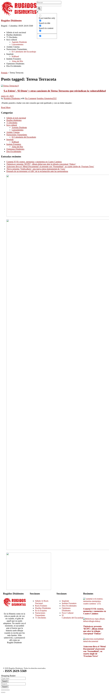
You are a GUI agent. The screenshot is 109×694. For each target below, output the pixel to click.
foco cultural (11, 125)
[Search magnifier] (39, 9)
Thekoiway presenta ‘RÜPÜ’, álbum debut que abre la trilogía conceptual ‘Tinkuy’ (41, 164)
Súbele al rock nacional (16, 118)
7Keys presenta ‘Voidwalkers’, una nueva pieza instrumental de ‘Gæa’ (35, 169)
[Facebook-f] (6, 659)
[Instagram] (13, 652)
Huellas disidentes (14, 120)
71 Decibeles (11, 123)
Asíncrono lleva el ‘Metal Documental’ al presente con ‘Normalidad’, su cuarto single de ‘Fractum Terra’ (50, 166)
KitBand (15, 142)
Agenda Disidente (19, 127)
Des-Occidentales (13, 151)
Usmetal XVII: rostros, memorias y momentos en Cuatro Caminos (34, 162)
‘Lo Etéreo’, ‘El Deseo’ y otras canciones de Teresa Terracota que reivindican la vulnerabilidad (54, 90)
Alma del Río (17, 147)
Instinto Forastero (13, 144)
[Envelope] (13, 659)
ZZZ (55, 98)
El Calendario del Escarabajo (24, 137)
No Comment (30, 98)
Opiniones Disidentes (15, 149)
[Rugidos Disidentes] (19, 15)
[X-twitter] (6, 652)
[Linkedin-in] (20, 652)
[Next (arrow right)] (4, 692)
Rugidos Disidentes (11, 20)
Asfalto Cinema (13, 132)
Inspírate (10, 139)
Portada (4, 73)
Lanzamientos (17, 130)
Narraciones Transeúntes (16, 135)
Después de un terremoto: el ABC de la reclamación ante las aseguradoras (37, 171)
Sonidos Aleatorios (45, 98)
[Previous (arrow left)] (2, 692)
